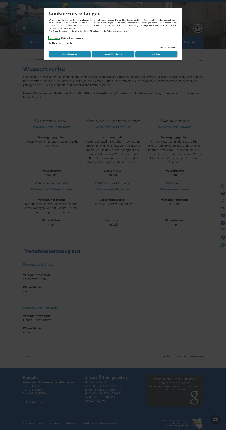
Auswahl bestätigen (113, 54)
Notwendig (57, 43)
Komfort (69, 43)
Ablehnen (156, 54)
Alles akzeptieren (69, 54)
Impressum (54, 38)
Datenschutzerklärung (72, 38)
